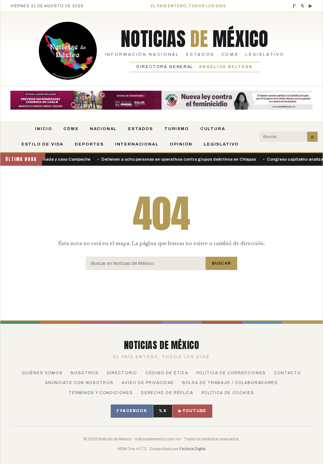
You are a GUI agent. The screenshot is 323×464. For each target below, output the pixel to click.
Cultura (212, 129)
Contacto (287, 373)
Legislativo (221, 144)
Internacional (137, 144)
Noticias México (194, 38)
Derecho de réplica (167, 393)
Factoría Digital (192, 449)
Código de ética (166, 373)
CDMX (70, 129)
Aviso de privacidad (148, 383)
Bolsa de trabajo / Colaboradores (230, 383)
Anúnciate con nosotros (79, 383)
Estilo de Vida (42, 144)
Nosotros (84, 373)
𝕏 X (163, 411)
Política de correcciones (231, 373)
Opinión (181, 144)
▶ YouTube (192, 411)
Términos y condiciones (101, 393)
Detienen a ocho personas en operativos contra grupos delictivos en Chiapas (167, 159)
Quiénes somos (42, 373)
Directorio (122, 373)
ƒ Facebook (132, 411)
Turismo (176, 129)
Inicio (43, 129)
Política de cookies (228, 393)
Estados (140, 129)
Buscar (221, 263)
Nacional (103, 129)
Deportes (89, 144)
